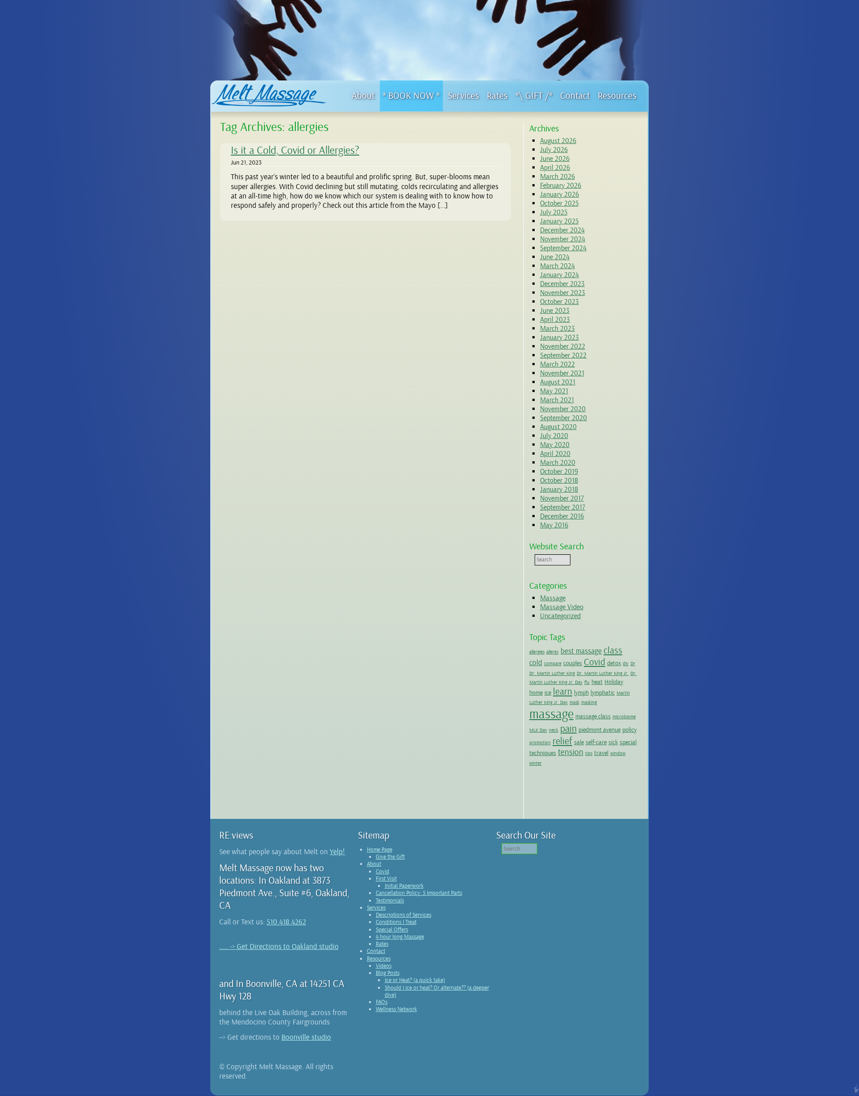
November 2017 (562, 498)
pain (568, 728)
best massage (581, 651)
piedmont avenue (599, 729)
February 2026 (560, 185)
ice (547, 692)
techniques (542, 753)
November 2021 (562, 373)
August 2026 (558, 140)
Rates (382, 944)
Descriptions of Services (403, 915)
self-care (596, 742)
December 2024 (562, 230)
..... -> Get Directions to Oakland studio (279, 946)
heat (597, 682)
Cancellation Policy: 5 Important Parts (419, 893)
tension (570, 752)
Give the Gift (390, 856)
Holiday (613, 682)
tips (588, 753)
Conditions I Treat (396, 922)
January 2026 (559, 194)
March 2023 (557, 328)
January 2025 (559, 221)
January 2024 (559, 274)
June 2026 (555, 158)
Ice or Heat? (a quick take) (415, 980)
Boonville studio (306, 1037)
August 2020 (558, 426)
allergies (536, 652)
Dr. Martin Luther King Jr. (603, 673)
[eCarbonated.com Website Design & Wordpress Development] (855, 1091)
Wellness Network (396, 1009)
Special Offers (392, 929)
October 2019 (559, 471)
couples (572, 663)
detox (614, 663)
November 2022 (562, 346)
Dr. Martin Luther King (552, 673)
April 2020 (555, 453)
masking (589, 702)
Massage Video (561, 607)
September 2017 (562, 507)
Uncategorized (560, 615)
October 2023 (559, 301)
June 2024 (555, 257)
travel (601, 753)
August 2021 (557, 382)
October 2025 (559, 203)
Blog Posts (388, 973)
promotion (540, 743)
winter (535, 763)
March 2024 (557, 265)
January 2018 (559, 489)
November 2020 (563, 409)
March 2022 (557, 364)
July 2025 (553, 212)
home (536, 692)
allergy (552, 652)
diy (626, 663)
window (617, 753)
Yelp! (337, 851)
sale (579, 742)
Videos (383, 966)
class (613, 650)
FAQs (381, 1002)
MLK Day (538, 730)
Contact (376, 951)
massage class (593, 716)
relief (562, 741)
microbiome (624, 717)
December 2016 (562, 516)
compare (552, 663)
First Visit (386, 878)
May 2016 (554, 525)
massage (551, 714)
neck (553, 730)
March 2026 (557, 176)
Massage (553, 598)
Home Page (379, 849)
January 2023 (559, 337)
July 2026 (554, 149)
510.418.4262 (286, 922)
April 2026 (555, 167)
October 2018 (559, 480)
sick (613, 742)
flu (587, 682)
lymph (581, 692)
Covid (594, 662)
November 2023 (562, 292)
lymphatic (603, 692)
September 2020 (563, 417)
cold (535, 662)
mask (574, 702)
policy (629, 729)
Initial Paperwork (404, 885)
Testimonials (390, 900)
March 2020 (557, 462)
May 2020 (555, 444)
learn (562, 691)
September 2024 (563, 248)
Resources (379, 958)
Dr (632, 663)
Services (376, 907)
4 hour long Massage (400, 936)
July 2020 (554, 435)
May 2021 (554, 391)
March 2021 (557, 400)
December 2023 (562, 283)
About (374, 864)
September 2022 (563, 355)
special (628, 742)
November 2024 (562, 239)
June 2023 (555, 310)
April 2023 (555, 319)
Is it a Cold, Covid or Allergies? (295, 150)
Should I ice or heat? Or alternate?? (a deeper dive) (437, 991)
